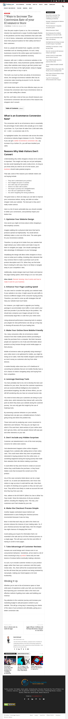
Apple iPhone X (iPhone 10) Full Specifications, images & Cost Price (34, 628)
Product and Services (9, 8)
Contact (36, 715)
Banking (25, 8)
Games (46, 4)
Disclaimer (58, 715)
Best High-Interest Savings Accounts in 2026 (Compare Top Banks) (55, 42)
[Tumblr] (23, 649)
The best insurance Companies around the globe (53, 26)
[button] (63, 6)
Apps (19, 664)
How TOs (35, 4)
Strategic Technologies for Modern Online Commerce (55, 22)
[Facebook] (51, 1)
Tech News (28, 4)
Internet (9, 11)
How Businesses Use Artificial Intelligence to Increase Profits (53, 33)
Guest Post (42, 715)
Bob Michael (8, 26)
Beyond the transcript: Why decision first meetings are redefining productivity (53, 17)
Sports (41, 4)
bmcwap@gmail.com (37, 696)
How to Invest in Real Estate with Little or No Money (54, 38)
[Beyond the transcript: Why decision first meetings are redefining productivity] (10, 660)
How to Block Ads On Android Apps (10, 628)
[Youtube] (64, 1)
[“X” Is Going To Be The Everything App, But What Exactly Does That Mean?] (24, 660)
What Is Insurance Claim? (52, 30)
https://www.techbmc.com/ (19, 639)
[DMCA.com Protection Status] (34, 704)
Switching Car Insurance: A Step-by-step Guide (54, 47)
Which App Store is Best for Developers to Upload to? (36, 668)
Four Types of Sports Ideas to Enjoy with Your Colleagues (55, 74)
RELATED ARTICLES (10, 653)
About (30, 8)
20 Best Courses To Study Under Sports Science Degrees (54, 56)
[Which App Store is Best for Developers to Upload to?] (37, 660)
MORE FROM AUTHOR (23, 653)
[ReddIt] (31, 619)
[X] (62, 1)
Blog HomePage (20, 4)
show (21, 108)
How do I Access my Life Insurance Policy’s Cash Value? (54, 51)
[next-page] (42, 654)
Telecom (19, 8)
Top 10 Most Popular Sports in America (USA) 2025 (53, 60)
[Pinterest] (59, 1)
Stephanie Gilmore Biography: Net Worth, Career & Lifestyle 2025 (55, 69)
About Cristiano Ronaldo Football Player (54, 65)
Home (5, 11)
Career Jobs (52, 4)
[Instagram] (54, 1)
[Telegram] (35, 619)
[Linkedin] (56, 1)
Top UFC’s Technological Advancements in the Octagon (53, 78)
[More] (39, 619)
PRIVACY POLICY (50, 715)
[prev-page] (40, 654)
